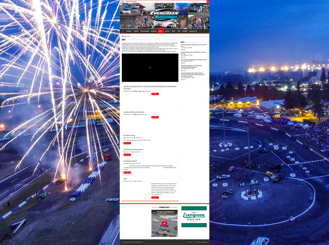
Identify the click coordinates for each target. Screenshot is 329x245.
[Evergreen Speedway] (164, 16)
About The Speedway (131, 1)
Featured (140, 91)
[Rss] (191, 2)
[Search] (208, 1)
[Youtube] (196, 2)
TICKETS (128, 31)
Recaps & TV (193, 31)
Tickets (122, 1)
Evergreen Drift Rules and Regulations (134, 112)
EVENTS (136, 31)
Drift (136, 91)
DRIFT (160, 31)
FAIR (179, 31)
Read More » (155, 94)
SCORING (185, 31)
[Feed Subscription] (177, 40)
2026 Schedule (145, 31)
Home (125, 36)
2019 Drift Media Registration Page (133, 149)
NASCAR (153, 31)
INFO (173, 31)
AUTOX (167, 31)
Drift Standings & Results (130, 161)
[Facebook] (192, 2)
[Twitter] (194, 2)
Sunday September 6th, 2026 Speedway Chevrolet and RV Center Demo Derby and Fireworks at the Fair (192, 74)
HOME (123, 31)
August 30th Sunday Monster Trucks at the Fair (194, 59)
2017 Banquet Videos (129, 135)
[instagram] (197, 2)
